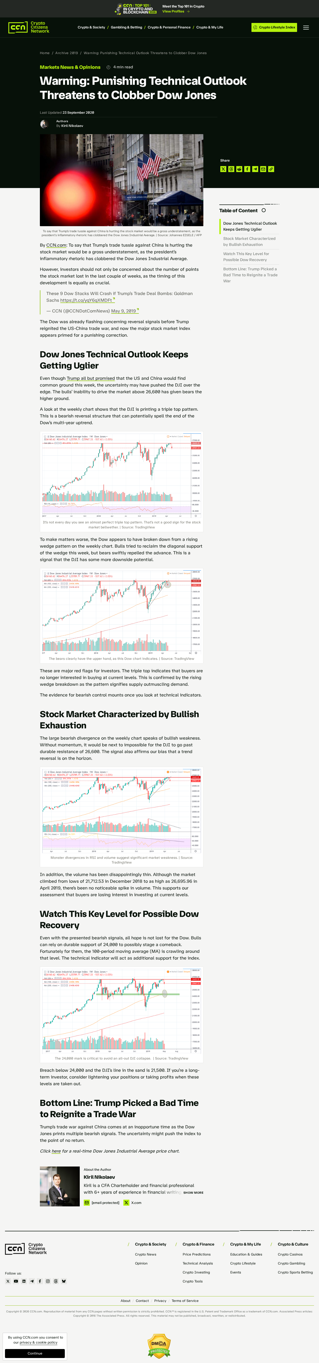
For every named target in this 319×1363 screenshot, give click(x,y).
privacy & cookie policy (38, 1342)
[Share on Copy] (271, 169)
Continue (35, 1353)
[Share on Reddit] (239, 169)
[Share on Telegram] (255, 169)
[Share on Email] (263, 169)
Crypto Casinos (290, 1254)
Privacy (160, 1301)
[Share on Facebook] (247, 169)
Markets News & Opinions (70, 67)
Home (45, 53)
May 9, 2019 (123, 311)
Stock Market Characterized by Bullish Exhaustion (249, 241)
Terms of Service (185, 1301)
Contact (142, 1301)
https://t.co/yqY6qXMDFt (86, 300)
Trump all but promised (91, 378)
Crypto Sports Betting (295, 1272)
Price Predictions (197, 1254)
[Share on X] (223, 169)
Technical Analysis (198, 1263)
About (125, 1301)
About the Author (97, 1170)
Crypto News (145, 1254)
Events (235, 1272)
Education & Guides (246, 1254)
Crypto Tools (193, 1281)
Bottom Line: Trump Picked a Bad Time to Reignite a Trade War (250, 275)
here (56, 1151)
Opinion (141, 1263)
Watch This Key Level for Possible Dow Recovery (246, 256)
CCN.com (56, 245)
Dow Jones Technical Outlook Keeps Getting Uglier (250, 226)
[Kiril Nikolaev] (60, 1186)
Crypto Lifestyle (243, 1263)
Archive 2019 (66, 53)
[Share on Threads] (231, 169)
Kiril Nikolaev (72, 126)
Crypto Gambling (291, 1263)
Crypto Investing (196, 1272)
